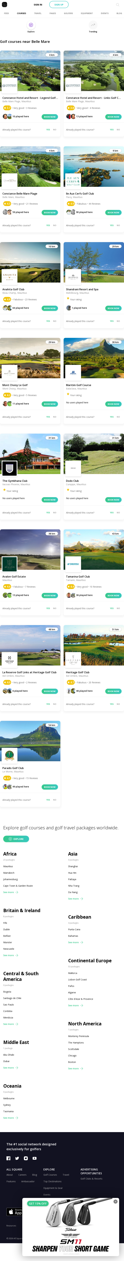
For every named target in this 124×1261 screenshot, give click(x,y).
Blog (34, 1174)
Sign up (58, 4)
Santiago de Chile (12, 998)
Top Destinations (52, 1181)
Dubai (6, 1061)
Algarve (72, 992)
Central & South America (21, 976)
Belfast (7, 935)
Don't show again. (71, 1253)
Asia (73, 854)
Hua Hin (72, 872)
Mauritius (8, 866)
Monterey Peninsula (78, 1036)
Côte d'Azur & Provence (80, 998)
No (54, 129)
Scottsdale (73, 1049)
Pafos (71, 986)
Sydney (7, 1104)
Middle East (16, 1042)
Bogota (7, 991)
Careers (22, 1174)
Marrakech (8, 872)
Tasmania (8, 1111)
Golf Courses (50, 1174)
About (9, 1174)
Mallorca (72, 973)
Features (11, 1181)
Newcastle (8, 948)
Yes (48, 129)
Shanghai (73, 866)
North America (85, 1023)
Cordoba (7, 1011)
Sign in (38, 4)
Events (46, 1194)
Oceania (12, 1086)
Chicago (72, 1055)
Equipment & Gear (53, 1188)
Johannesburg (10, 879)
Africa (10, 854)
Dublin (6, 929)
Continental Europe (90, 960)
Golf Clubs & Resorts (91, 1178)
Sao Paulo (8, 1004)
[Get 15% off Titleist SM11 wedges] (70, 1227)
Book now (50, 116)
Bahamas (73, 935)
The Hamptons (76, 1042)
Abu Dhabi (8, 1054)
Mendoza (8, 1017)
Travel (66, 1174)
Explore (19, 839)
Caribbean (79, 917)
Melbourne (9, 1098)
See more (8, 892)
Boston (72, 1062)
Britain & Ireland (21, 910)
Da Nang (73, 892)
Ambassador (28, 1181)
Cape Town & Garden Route (18, 885)
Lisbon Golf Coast (77, 979)
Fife (5, 922)
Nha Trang (73, 885)
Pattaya (72, 879)
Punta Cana (74, 929)
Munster (7, 942)
